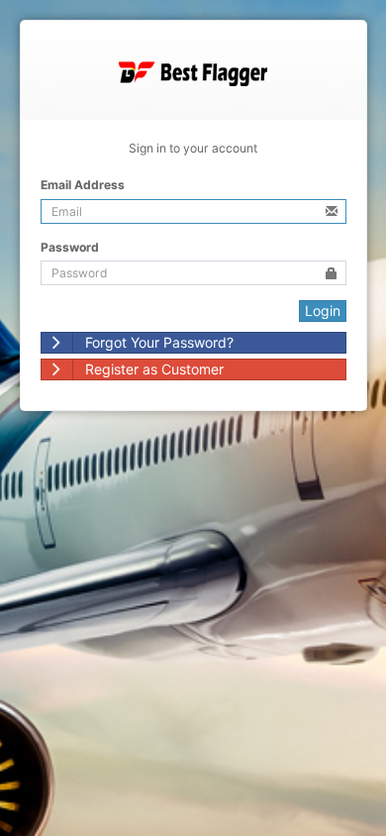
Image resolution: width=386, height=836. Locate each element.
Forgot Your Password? (159, 342)
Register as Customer (154, 369)
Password (70, 247)
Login (322, 310)
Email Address (83, 184)
